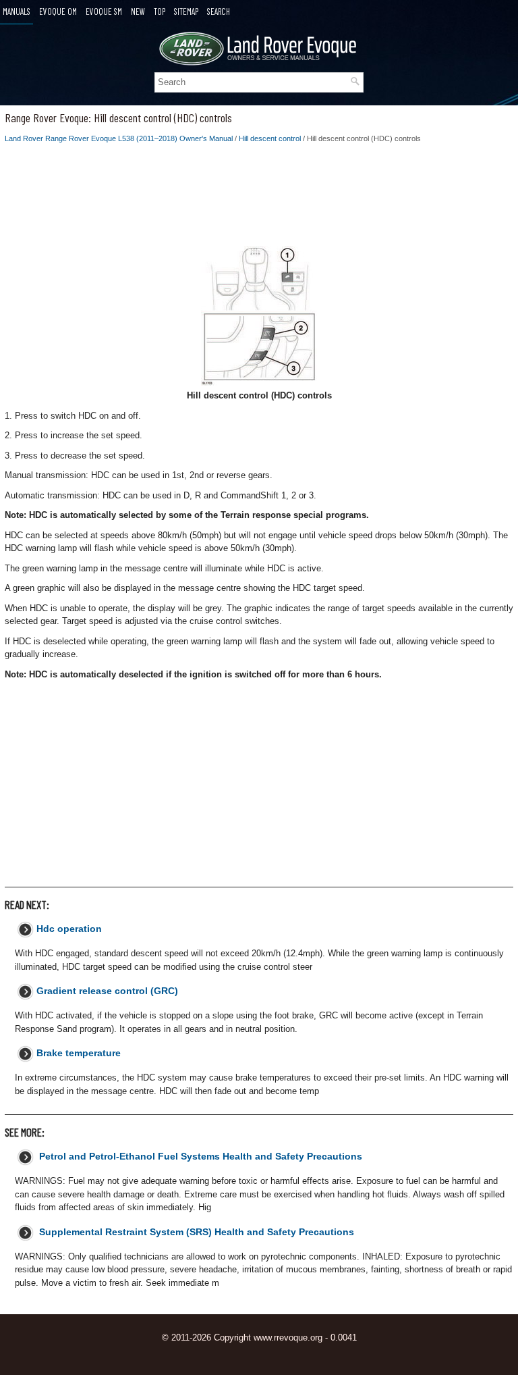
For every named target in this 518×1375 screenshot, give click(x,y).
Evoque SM (104, 11)
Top (159, 11)
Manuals (16, 11)
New (138, 11)
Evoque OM (58, 11)
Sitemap (186, 11)
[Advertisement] (259, 198)
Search (218, 11)
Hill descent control (270, 138)
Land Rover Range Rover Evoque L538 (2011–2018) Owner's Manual (119, 138)
